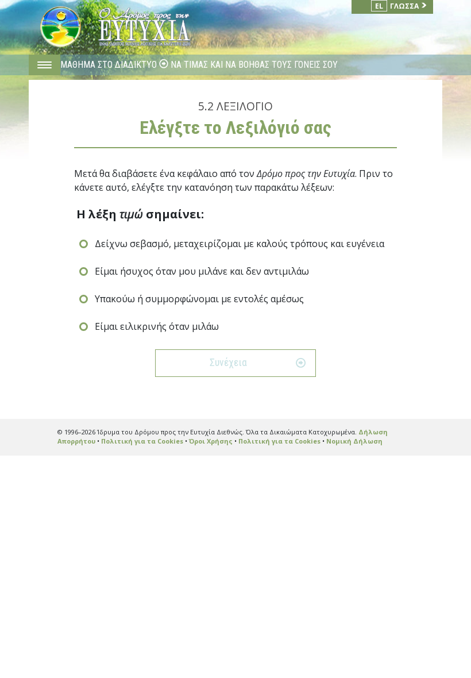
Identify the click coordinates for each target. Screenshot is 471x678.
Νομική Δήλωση (354, 441)
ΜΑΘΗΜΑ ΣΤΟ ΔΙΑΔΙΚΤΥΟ (109, 64)
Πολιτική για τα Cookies (142, 441)
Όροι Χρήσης (211, 441)
